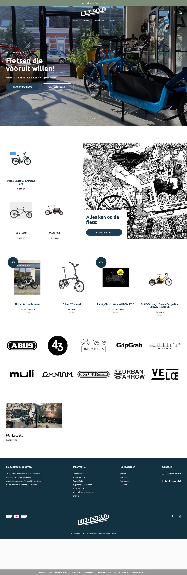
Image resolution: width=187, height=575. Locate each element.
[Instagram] (180, 516)
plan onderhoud (22, 87)
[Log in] (168, 12)
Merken (86, 21)
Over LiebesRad (79, 474)
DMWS (107, 533)
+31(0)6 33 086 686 (173, 474)
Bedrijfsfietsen (104, 232)
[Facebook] (172, 516)
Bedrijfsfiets (78, 481)
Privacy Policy (78, 488)
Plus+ (114, 533)
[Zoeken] (174, 12)
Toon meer (11, 440)
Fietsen (74, 21)
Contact (112, 21)
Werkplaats (99, 21)
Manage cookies (138, 572)
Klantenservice (79, 477)
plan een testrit (57, 87)
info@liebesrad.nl (173, 481)
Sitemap (76, 496)
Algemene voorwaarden (82, 485)
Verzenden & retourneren (83, 492)
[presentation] (7, 278)
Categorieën (127, 466)
